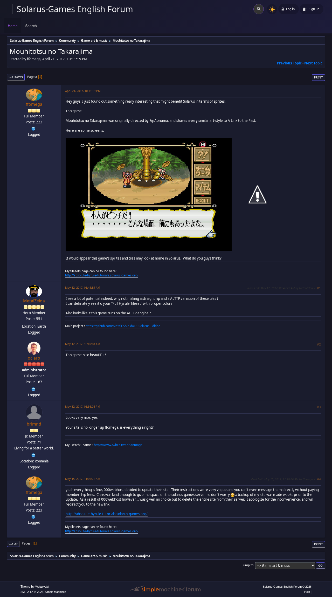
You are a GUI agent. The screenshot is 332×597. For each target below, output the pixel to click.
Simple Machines (55, 591)
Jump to (248, 565)
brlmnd (34, 424)
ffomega (34, 104)
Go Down (16, 77)
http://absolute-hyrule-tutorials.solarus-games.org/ (101, 275)
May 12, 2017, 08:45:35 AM (82, 287)
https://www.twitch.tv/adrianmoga (118, 445)
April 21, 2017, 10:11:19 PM (83, 91)
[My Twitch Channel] (33, 455)
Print (318, 77)
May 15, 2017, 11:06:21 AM (82, 479)
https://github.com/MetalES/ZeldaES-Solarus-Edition (123, 326)
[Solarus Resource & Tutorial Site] (33, 128)
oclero (34, 358)
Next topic (313, 63)
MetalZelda (34, 301)
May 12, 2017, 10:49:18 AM (82, 344)
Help (307, 591)
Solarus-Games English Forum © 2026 (287, 586)
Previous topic (289, 63)
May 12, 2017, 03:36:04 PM (82, 406)
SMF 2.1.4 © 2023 (31, 591)
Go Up (13, 544)
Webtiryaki (42, 586)
